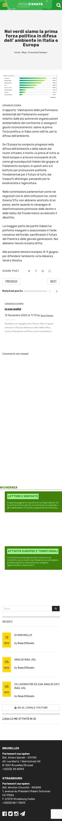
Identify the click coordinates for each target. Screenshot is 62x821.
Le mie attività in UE (23, 718)
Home (17, 52)
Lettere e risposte (23, 496)
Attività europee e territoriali (33, 551)
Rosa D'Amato (47, 315)
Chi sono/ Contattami (19, 412)
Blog (24, 52)
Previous (11, 281)
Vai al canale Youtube (32, 707)
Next (53, 281)
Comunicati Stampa (37, 52)
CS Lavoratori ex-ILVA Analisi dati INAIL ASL (36, 686)
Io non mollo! (13, 309)
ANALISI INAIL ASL (25, 659)
